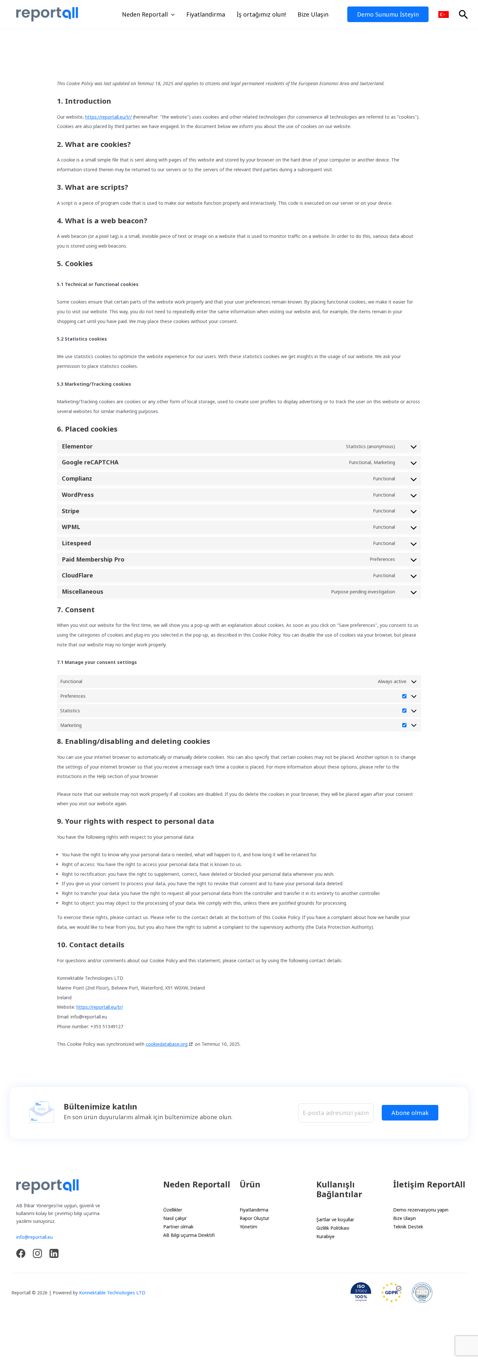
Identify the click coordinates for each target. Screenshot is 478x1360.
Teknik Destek (408, 1227)
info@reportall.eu (34, 1237)
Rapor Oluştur (254, 1218)
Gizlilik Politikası (332, 1228)
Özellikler (172, 1210)
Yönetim (248, 1227)
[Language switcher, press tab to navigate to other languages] (443, 14)
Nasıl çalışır (175, 1218)
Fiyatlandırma (254, 1210)
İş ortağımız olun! (261, 14)
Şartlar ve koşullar (335, 1219)
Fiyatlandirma (205, 14)
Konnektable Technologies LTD (112, 1292)
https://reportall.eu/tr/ (108, 117)
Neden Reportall (145, 14)
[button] (171, 14)
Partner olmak (178, 1227)
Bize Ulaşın (313, 14)
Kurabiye (325, 1236)
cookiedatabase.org (167, 1044)
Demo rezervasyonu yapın (420, 1210)
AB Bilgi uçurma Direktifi (189, 1235)
